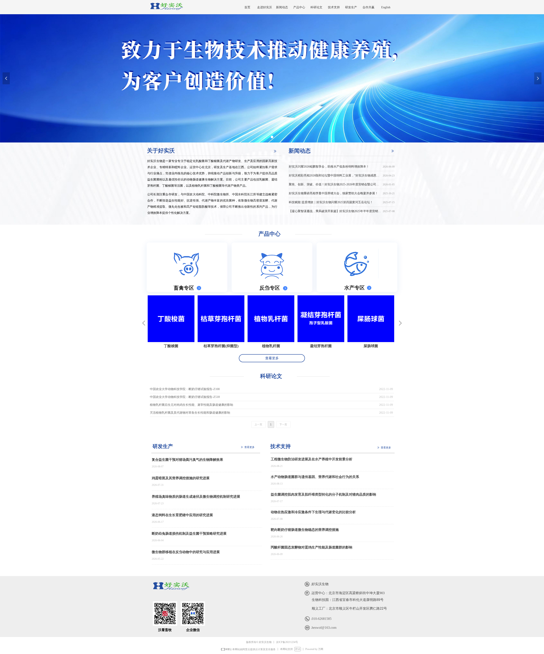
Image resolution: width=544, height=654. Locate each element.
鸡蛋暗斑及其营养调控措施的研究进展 (181, 478)
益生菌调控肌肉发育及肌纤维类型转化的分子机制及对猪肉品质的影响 (323, 494)
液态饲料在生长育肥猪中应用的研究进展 (182, 515)
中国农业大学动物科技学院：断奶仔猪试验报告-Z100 (185, 389)
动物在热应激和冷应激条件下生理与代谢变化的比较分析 (313, 512)
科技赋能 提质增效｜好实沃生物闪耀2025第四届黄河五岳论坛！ (331, 196)
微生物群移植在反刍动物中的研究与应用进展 (186, 552)
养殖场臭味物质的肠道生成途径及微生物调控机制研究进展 (196, 496)
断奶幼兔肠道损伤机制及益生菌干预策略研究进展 (189, 533)
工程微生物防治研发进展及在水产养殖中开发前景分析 (311, 459)
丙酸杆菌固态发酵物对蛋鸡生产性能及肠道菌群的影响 (311, 547)
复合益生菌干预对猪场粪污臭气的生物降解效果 (187, 459)
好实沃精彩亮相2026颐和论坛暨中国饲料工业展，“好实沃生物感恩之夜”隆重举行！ (335, 169)
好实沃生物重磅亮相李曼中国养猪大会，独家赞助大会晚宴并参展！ (333, 187)
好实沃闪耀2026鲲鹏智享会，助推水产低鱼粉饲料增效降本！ (329, 160)
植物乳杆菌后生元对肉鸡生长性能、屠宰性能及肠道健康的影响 (191, 404)
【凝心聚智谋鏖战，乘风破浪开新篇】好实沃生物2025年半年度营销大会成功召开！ (335, 205)
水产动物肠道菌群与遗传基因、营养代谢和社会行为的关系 (315, 477)
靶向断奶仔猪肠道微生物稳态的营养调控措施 (305, 529)
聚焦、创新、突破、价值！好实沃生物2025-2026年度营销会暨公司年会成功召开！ (335, 178)
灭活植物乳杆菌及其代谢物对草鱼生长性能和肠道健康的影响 (190, 412)
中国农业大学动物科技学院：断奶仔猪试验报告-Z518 (185, 397)
